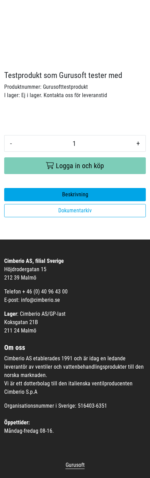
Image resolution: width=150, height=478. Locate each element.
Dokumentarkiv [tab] (75, 210)
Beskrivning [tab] (75, 194)
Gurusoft (75, 465)
